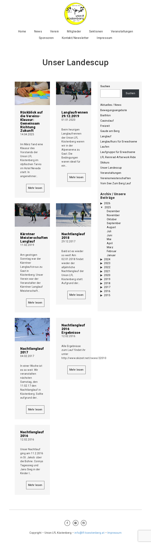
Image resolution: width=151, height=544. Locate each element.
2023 (107, 263)
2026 (107, 203)
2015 (107, 295)
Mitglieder (74, 31)
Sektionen (96, 31)
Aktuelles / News (110, 104)
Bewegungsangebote (113, 110)
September (114, 223)
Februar (112, 251)
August (111, 227)
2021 (107, 271)
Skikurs (105, 162)
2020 (107, 275)
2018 (107, 283)
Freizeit (105, 125)
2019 (107, 279)
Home (22, 31)
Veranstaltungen (122, 31)
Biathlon (105, 115)
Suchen (105, 86)
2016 (107, 291)
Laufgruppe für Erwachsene (117, 152)
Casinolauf (107, 120)
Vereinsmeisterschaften (115, 178)
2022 (107, 267)
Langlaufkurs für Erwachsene (118, 141)
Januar (111, 255)
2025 (108, 207)
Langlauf (105, 136)
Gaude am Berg (110, 131)
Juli (109, 231)
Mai (109, 239)
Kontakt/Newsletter (75, 38)
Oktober (112, 219)
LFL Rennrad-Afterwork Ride (118, 157)
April (110, 243)
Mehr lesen (35, 188)
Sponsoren (46, 38)
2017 (107, 287)
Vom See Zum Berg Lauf (115, 183)
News (38, 31)
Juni (109, 235)
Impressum (104, 38)
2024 (107, 259)
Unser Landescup (111, 167)
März (110, 247)
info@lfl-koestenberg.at (90, 532)
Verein (54, 31)
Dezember (113, 211)
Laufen (104, 146)
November (113, 215)
